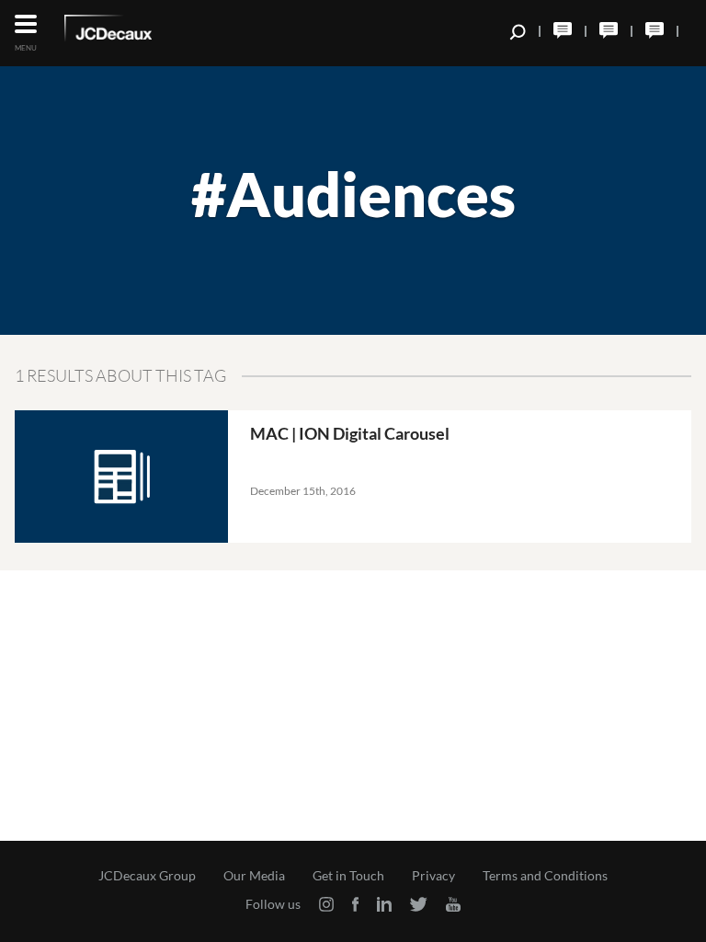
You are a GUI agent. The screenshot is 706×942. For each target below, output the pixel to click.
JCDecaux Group (147, 875)
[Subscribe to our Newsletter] (608, 30)
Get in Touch (348, 875)
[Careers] (654, 30)
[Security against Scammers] (562, 30)
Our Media (254, 875)
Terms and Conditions (545, 875)
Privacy (433, 875)
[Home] (133, 31)
